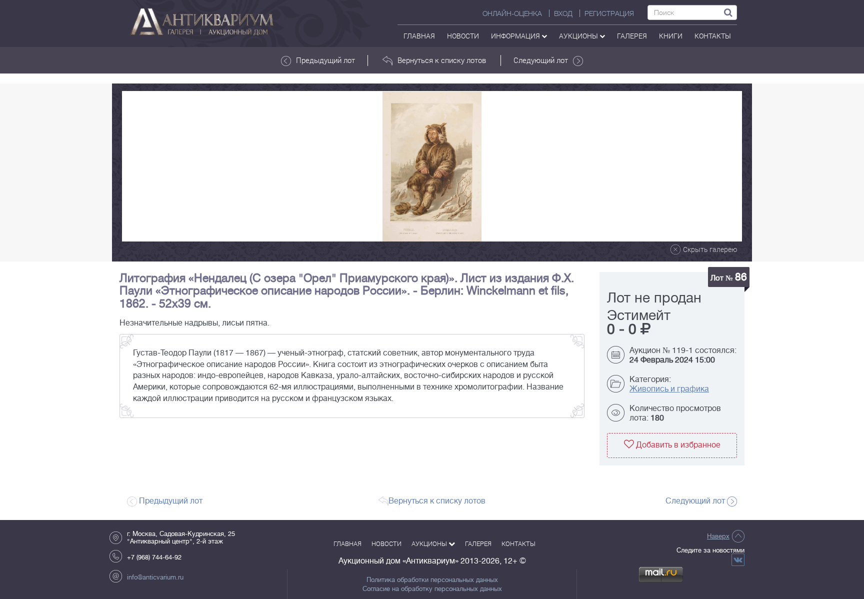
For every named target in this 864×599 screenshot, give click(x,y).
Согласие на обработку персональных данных (432, 589)
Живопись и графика (669, 389)
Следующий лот (541, 60)
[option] (432, 166)
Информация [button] (516, 35)
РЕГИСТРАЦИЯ (609, 14)
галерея (632, 35)
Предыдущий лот (325, 60)
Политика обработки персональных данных (432, 580)
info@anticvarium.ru (155, 577)
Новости (463, 35)
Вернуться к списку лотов (442, 60)
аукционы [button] (579, 35)
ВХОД (563, 14)
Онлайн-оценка (512, 14)
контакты (712, 35)
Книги (670, 35)
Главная (419, 35)
